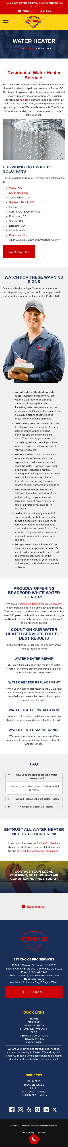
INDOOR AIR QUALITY (34, 1095)
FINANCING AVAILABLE (34, 1028)
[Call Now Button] (34, 1139)
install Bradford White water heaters (40, 603)
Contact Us (19, 252)
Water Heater (34, 41)
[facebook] (12, 1110)
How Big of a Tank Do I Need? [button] (36, 807)
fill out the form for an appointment (39, 850)
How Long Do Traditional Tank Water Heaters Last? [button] (36, 777)
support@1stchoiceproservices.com (38, 975)
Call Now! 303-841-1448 (34, 11)
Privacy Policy (28, 1132)
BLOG (34, 1032)
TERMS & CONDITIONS (34, 1035)
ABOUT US (34, 1022)
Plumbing (29, 48)
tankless (25, 99)
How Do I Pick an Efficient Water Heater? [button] (36, 799)
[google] (38, 1110)
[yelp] (29, 1110)
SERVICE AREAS (34, 1025)
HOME (34, 1018)
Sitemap (41, 1132)
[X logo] (55, 1110)
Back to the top (36, 906)
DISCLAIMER (34, 1042)
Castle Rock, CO (18, 192)
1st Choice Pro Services (46, 843)
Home (18, 48)
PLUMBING (34, 1081)
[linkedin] (46, 1110)
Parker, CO (15, 188)
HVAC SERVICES (34, 1084)
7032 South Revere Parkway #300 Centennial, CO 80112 (34, 4)
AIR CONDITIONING (34, 1091)
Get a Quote (34, 992)
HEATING (34, 1088)
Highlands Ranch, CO (21, 202)
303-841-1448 (39, 972)
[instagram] (20, 1110)
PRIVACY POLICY (34, 1039)
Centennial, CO (18, 235)
